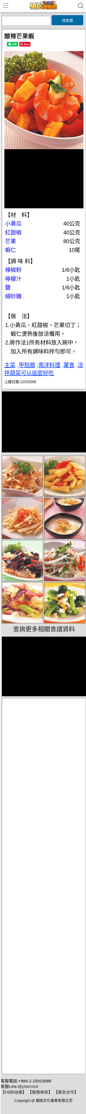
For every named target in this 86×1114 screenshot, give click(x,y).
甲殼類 (27, 365)
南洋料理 (49, 365)
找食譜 (67, 20)
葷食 (69, 365)
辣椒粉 (13, 270)
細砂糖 (13, 296)
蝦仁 (10, 250)
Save (27, 44)
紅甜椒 (13, 232)
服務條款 (40, 1092)
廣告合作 (66, 1092)
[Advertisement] (43, 886)
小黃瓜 (13, 223)
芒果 (10, 241)
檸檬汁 (13, 279)
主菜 (9, 365)
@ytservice (28, 1086)
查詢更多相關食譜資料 (44, 629)
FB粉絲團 (13, 1092)
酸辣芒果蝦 (19, 36)
